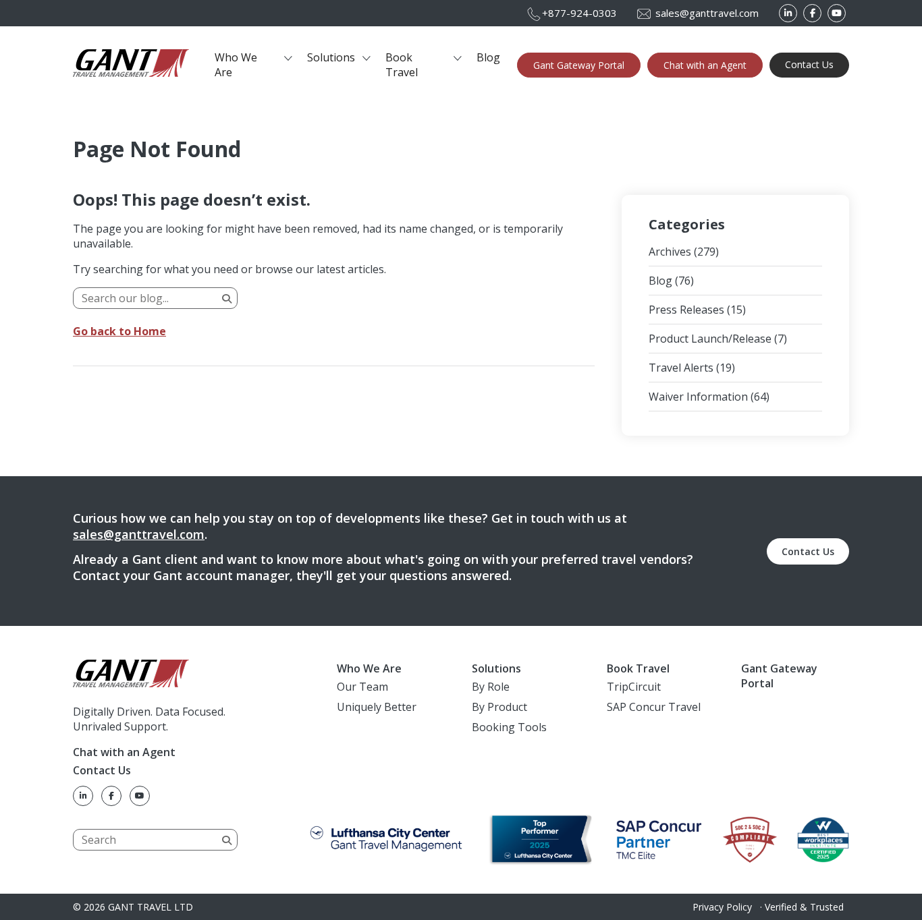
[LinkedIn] (788, 13)
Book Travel (401, 65)
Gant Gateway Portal (578, 65)
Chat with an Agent (705, 65)
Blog (488, 57)
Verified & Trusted (804, 906)
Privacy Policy (722, 906)
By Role (491, 686)
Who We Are (236, 65)
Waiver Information (698, 396)
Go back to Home (119, 331)
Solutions (331, 57)
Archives (670, 251)
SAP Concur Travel (654, 706)
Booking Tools (509, 727)
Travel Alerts (681, 367)
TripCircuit (634, 686)
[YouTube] (837, 13)
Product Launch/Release (710, 338)
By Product (499, 706)
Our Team (362, 686)
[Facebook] (812, 13)
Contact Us (809, 64)
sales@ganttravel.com (139, 534)
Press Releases (686, 309)
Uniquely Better (376, 706)
